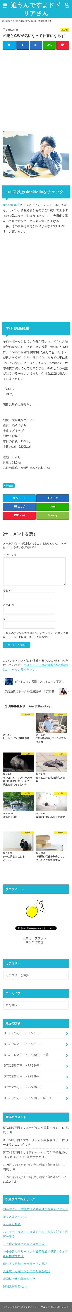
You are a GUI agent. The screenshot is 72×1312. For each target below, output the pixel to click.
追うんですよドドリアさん (36, 8)
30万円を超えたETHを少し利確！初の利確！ (33, 1164)
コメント (10, 555)
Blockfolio (9, 204)
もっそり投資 (12, 1224)
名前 (7, 590)
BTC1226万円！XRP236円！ (23, 1087)
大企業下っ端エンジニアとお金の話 (26, 1271)
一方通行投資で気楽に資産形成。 (25, 1244)
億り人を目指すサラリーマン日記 (25, 1263)
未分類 (10, 485)
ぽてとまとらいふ (15, 1216)
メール (8, 604)
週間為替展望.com (15, 1286)
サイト (7, 618)
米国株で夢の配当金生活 (19, 1278)
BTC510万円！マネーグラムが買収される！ (32, 1127)
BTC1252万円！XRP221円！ (23, 1044)
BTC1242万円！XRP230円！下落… (28, 1054)
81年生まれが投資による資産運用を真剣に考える (35, 1209)
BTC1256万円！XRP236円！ (23, 1065)
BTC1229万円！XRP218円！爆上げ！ (29, 1098)
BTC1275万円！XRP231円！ (23, 1033)
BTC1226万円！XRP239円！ (23, 1076)
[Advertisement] (36, 90)
